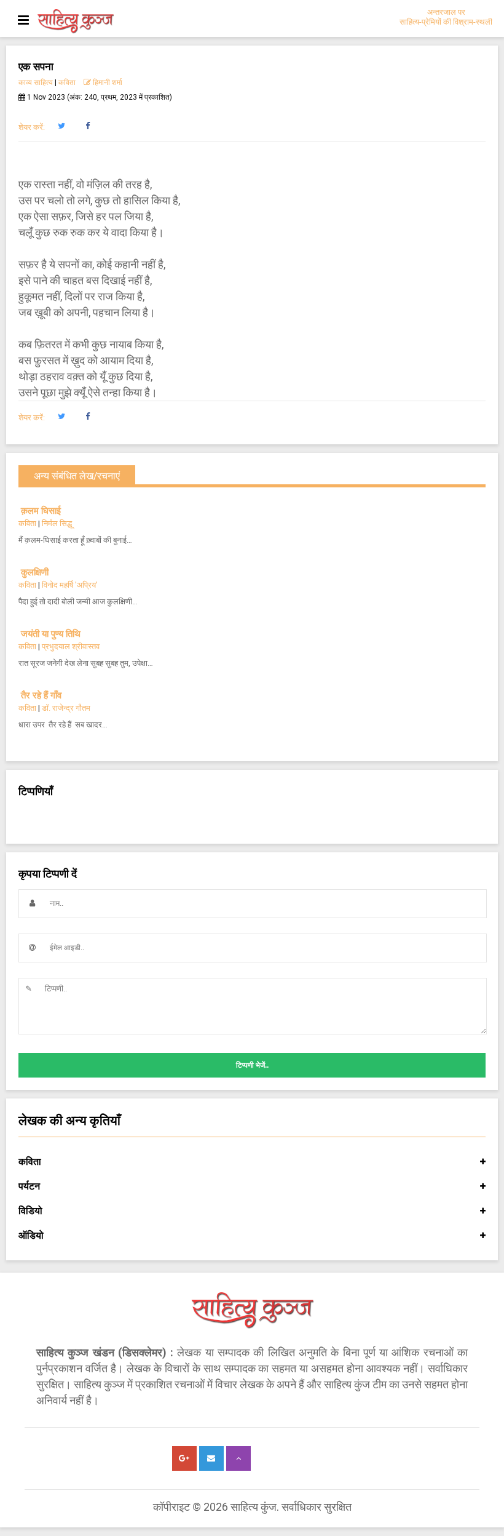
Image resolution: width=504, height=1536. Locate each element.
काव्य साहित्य (35, 82)
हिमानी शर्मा (106, 82)
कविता (67, 82)
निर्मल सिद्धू (57, 523)
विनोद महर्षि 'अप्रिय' (70, 585)
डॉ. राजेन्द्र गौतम (66, 708)
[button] (61, 126)
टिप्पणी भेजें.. (252, 1065)
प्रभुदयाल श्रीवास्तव (71, 646)
